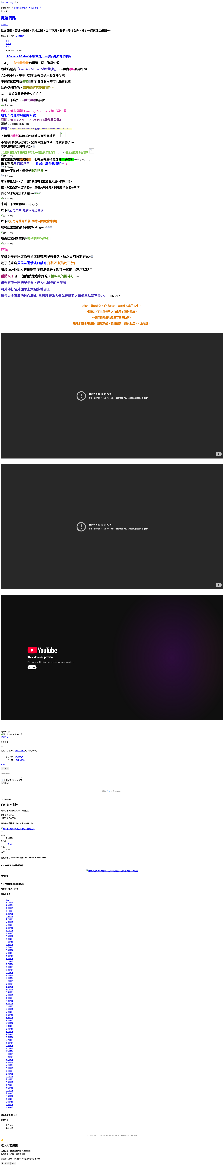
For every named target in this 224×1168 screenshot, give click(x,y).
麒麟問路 (9, 1026)
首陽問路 (9, 1074)
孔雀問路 (9, 950)
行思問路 (9, 942)
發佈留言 (5, 783)
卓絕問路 (9, 1102)
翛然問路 (9, 1032)
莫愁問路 (9, 953)
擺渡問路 (8, 18)
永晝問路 (9, 1085)
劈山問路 (9, 978)
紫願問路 (9, 1071)
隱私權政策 (125, 1135)
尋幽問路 (9, 1105)
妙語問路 (9, 1015)
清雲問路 (9, 976)
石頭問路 (9, 936)
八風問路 (9, 1096)
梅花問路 (9, 905)
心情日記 (20, 36)
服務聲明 (134, 1135)
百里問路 (9, 1082)
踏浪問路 (9, 1065)
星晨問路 (9, 959)
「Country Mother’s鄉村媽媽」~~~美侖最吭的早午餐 (38, 56)
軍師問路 (9, 1020)
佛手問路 (9, 970)
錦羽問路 (9, 961)
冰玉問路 (9, 1054)
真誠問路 (9, 1079)
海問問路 (9, 1063)
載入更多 (5, 769)
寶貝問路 (9, 964)
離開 (13, 1163)
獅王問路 (9, 967)
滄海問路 (9, 1107)
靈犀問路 (9, 928)
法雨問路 (9, 984)
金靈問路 (9, 925)
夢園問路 (9, 981)
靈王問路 (9, 908)
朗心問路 (9, 1049)
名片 (7, 46)
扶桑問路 (9, 939)
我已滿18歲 (6, 1163)
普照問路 (9, 1057)
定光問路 (9, 1029)
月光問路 (9, 947)
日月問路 (9, 992)
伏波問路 (9, 1088)
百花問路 (9, 956)
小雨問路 (9, 914)
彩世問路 (9, 1034)
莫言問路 (9, 922)
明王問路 (9, 945)
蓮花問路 (9, 1001)
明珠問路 (9, 1023)
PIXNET (94, 1135)
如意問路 (9, 1077)
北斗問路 (9, 1091)
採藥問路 (9, 1012)
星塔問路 (9, 987)
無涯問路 (9, 1060)
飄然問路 (9, 933)
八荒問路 (9, 1006)
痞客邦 (18, 751)
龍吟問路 (9, 1040)
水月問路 (9, 1093)
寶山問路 (9, 995)
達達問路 (9, 1009)
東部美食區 (20, 760)
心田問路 (9, 1068)
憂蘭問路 (9, 1043)
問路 (7, 900)
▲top (3, 764)
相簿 (7, 41)
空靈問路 (9, 919)
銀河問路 (9, 911)
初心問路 (9, 973)
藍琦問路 (9, 1051)
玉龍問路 (9, 998)
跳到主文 (4, 25)
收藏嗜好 (19, 757)
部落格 (8, 44)
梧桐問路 (9, 1004)
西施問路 (9, 1046)
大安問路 (9, 1018)
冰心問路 (9, 903)
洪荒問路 (9, 931)
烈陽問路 (9, 917)
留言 (23, 751)
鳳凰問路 (9, 1037)
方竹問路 (9, 990)
